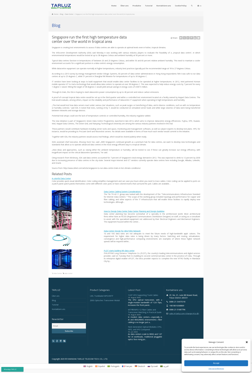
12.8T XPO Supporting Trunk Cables (143, 295)
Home (113, 5)
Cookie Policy (181, 5)
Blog (54, 300)
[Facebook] (188, 37)
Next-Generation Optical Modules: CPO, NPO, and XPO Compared (145, 328)
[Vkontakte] (198, 37)
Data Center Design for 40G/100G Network (122, 231)
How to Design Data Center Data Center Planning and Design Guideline (134, 211)
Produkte (137, 5)
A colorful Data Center (61, 178)
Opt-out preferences (216, 368)
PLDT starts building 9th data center (119, 250)
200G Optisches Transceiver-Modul (105, 300)
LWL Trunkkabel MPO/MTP (101, 296)
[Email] (180, 37)
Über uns (124, 5)
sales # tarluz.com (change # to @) (184, 313)
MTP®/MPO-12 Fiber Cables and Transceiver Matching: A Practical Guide (144, 311)
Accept (216, 363)
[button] (246, 342)
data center (68, 273)
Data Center (58, 273)
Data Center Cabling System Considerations (122, 191)
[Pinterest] (191, 37)
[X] (184, 37)
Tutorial (148, 5)
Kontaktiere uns (163, 5)
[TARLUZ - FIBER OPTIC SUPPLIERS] (61, 6)
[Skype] (64, 341)
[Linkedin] (195, 37)
